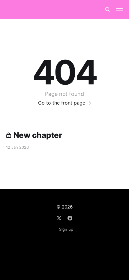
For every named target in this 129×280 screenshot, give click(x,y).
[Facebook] (70, 218)
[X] (59, 218)
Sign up (66, 229)
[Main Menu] (119, 9)
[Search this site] (107, 9)
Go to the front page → (64, 103)
